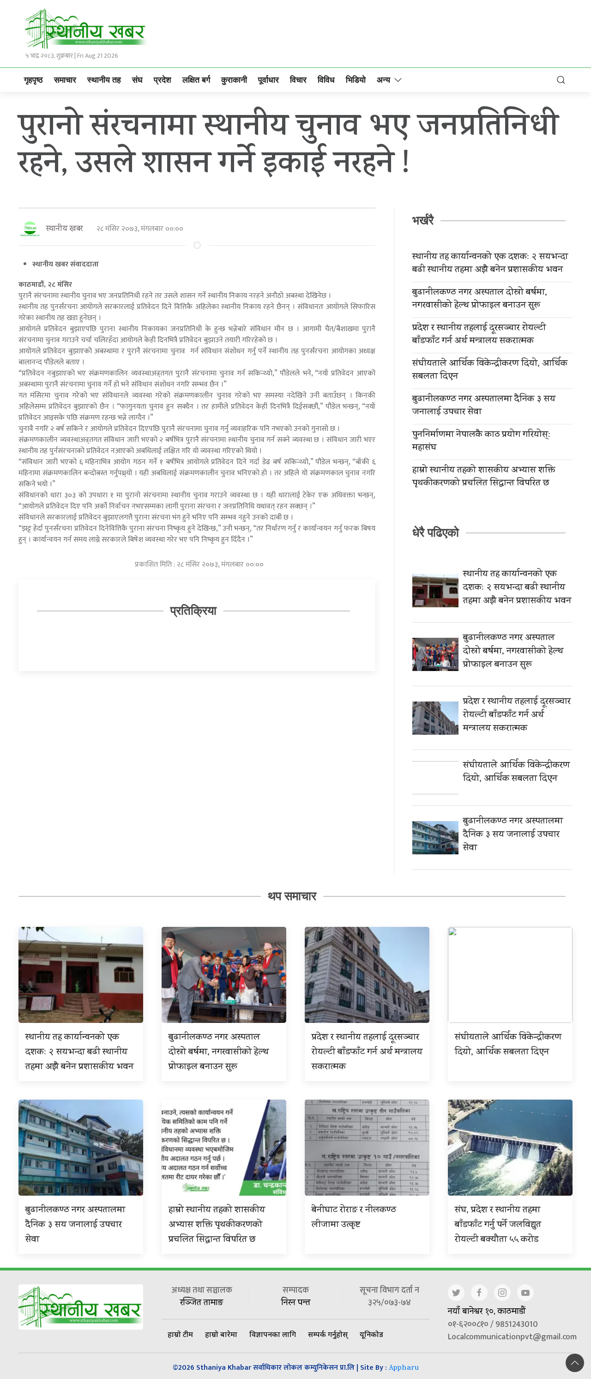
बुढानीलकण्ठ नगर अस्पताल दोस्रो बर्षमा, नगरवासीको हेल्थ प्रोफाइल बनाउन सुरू (479, 300)
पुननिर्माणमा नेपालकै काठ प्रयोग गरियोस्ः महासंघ (481, 442)
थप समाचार (292, 896)
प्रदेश (162, 80)
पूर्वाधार (268, 80)
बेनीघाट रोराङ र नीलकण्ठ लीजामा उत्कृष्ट (354, 1218)
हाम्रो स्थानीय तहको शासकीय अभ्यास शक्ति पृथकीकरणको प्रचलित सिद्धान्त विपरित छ (483, 477)
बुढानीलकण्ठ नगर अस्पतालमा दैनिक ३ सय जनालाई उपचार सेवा (483, 406)
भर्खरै (423, 220)
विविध (326, 80)
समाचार (65, 80)
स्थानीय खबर (64, 229)
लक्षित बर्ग (196, 80)
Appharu (404, 1368)
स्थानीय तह (104, 80)
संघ (137, 80)
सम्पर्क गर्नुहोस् (328, 1334)
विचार (298, 80)
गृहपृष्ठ (33, 80)
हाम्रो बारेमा (221, 1334)
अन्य (383, 80)
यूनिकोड (371, 1334)
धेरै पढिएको (435, 532)
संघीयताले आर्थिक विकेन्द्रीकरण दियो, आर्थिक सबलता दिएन (489, 371)
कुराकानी (234, 80)
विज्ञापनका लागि (272, 1334)
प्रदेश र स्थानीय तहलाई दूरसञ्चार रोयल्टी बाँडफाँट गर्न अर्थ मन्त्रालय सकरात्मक (479, 335)
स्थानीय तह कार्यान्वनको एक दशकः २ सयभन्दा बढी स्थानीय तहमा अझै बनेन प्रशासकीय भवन (490, 264)
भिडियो (356, 80)
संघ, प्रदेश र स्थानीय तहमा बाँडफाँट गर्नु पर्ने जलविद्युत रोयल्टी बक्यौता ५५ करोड (498, 1225)
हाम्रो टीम (180, 1334)
